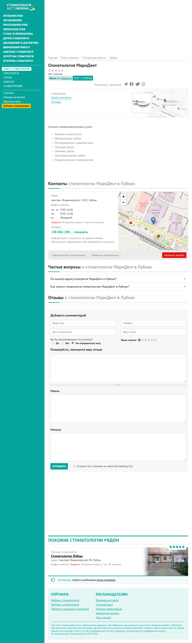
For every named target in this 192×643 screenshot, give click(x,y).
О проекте (8, 93)
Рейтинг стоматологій (65, 600)
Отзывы (56, 102)
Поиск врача (11, 73)
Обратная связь (12, 101)
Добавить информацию (16, 106)
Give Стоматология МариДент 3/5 (149, 339)
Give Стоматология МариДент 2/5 (145, 339)
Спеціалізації (104, 604)
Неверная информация (105, 255)
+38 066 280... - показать (69, 232)
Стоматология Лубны (67, 556)
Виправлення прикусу (16, 47)
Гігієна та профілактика (18, 33)
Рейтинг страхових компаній (70, 609)
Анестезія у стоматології (18, 51)
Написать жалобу (174, 255)
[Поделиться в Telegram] (125, 85)
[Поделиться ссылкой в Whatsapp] (143, 85)
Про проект (103, 617)
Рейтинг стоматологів (65, 604)
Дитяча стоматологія (16, 38)
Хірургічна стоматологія (18, 56)
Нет (67, 343)
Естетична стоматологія (18, 60)
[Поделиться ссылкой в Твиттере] (137, 85)
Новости (8, 82)
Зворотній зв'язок (107, 613)
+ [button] (123, 196)
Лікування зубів (13, 15)
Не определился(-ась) (88, 343)
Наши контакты (61, 97)
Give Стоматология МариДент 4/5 (152, 339)
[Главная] (23, 7)
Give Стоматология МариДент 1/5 (142, 339)
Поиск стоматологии (16, 69)
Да (57, 343)
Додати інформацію (109, 609)
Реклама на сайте (107, 600)
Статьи (7, 77)
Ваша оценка (128, 340)
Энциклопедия (12, 86)
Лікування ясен (12, 20)
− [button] (123, 202)
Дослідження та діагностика (21, 42)
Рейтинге (66, 78)
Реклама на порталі (14, 97)
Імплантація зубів (14, 29)
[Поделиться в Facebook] (131, 85)
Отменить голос (139, 339)
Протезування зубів (15, 24)
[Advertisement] (118, 26)
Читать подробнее (106, 579)
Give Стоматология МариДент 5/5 (155, 339)
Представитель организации (69, 255)
